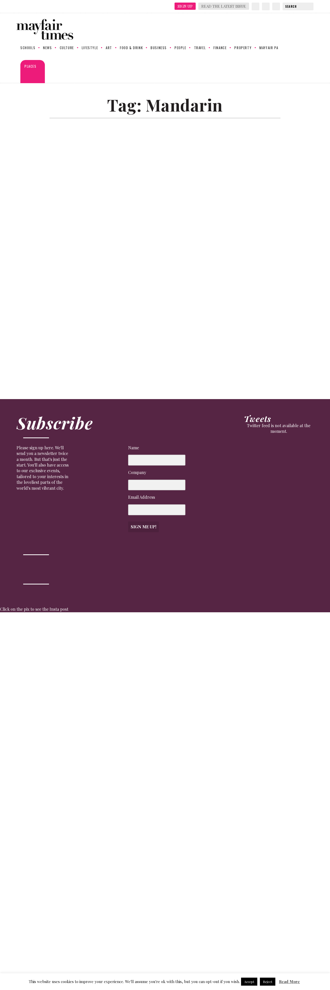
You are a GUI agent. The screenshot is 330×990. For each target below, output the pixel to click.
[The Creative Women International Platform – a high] (227, 771)
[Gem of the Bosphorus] (162, 240)
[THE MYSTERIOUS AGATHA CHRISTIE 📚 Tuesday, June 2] (186, 748)
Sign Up (185, 6)
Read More (289, 981)
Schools (27, 48)
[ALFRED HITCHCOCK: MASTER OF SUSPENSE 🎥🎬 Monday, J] (20, 759)
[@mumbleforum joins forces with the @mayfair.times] (144, 762)
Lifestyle (90, 48)
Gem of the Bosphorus (45, 357)
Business (159, 48)
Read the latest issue (223, 6)
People (180, 48)
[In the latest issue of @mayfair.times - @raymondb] (268, 794)
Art (109, 48)
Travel (200, 48)
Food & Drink (131, 48)
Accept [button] (249, 981)
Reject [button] (267, 981)
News (47, 48)
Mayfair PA (268, 48)
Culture (67, 48)
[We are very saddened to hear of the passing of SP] (62, 667)
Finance (220, 48)
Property (243, 48)
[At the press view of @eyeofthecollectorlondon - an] (103, 670)
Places (30, 66)
